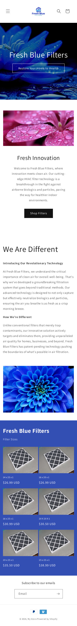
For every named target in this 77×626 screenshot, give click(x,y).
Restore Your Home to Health (38, 68)
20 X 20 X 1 (44, 518)
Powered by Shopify (47, 619)
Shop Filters (38, 213)
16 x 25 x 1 (8, 518)
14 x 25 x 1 (8, 477)
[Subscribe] (58, 593)
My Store (32, 619)
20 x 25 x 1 (8, 559)
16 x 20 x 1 (44, 477)
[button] (8, 11)
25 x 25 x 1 (44, 559)
